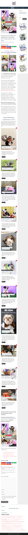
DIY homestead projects (4, 520)
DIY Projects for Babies (10, 520)
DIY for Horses (22, 519)
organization (17, 526)
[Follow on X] (20, 13)
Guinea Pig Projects (19, 523)
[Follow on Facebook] (19, 13)
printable (17, 529)
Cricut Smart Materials (9, 519)
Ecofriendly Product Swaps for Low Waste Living (12, 521)
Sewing (9, 7)
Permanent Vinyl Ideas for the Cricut (7, 529)
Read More (3, 178)
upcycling (18, 530)
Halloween (3, 525)
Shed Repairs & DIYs (10, 530)
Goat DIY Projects (14, 523)
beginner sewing (16, 516)
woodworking (23, 530)
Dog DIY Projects (16, 520)
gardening (7, 523)
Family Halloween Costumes (9, 455)
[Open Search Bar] (26, 8)
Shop (6, 7)
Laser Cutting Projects (12, 526)
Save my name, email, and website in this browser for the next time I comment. (9, 498)
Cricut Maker (4, 519)
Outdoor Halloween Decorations (6, 527)
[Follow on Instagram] (24, 13)
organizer (21, 526)
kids (9, 526)
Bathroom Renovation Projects (7, 516)
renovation (19, 529)
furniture (2, 523)
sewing (22, 529)
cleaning (16, 517)
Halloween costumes (8, 525)
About (2, 7)
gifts (10, 523)
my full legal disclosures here (9, 90)
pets (15, 529)
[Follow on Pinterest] (22, 13)
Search (20, 17)
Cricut (20, 517)
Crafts (12, 7)
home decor (22, 525)
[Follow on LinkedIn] (23, 13)
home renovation (4, 526)
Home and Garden (17, 7)
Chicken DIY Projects (3, 517)
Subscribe (22, 7)
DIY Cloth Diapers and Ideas (16, 519)
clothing (18, 517)
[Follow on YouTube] (25, 13)
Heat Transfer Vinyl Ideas (15, 525)
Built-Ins (20, 516)
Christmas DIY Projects (11, 517)
